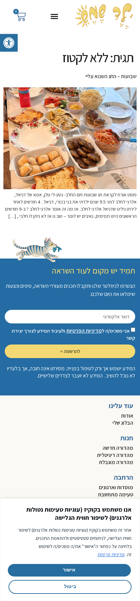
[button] (9, 43)
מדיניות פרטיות (111, 554)
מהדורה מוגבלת (116, 462)
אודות (127, 415)
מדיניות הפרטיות (84, 330)
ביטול (70, 587)
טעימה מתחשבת (115, 494)
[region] (70, 549)
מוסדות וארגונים (116, 487)
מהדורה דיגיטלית (115, 455)
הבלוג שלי (122, 422)
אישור (69, 570)
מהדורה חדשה (118, 448)
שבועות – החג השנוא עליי (111, 76)
